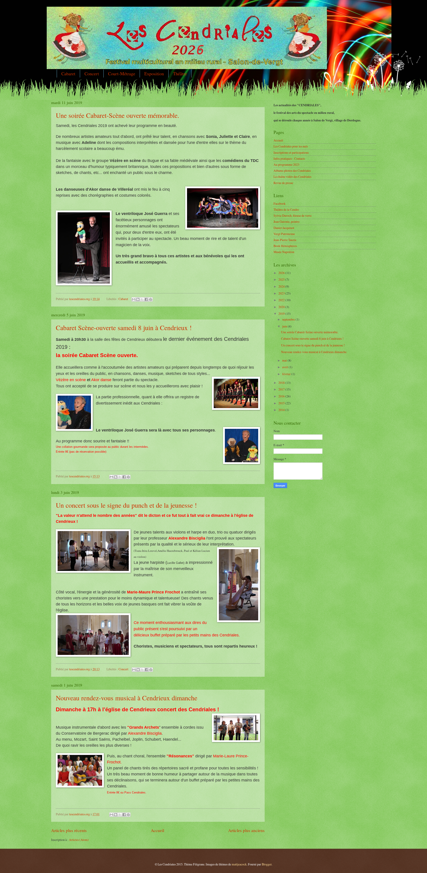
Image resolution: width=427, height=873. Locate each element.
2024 (281, 286)
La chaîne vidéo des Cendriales (292, 176)
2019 (281, 313)
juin (285, 326)
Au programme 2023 (286, 164)
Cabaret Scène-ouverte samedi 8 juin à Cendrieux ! (124, 327)
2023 (281, 293)
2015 (281, 403)
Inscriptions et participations (291, 152)
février (286, 374)
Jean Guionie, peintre (287, 221)
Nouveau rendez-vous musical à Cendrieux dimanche (126, 697)
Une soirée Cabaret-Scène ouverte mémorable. (117, 115)
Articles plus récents (69, 830)
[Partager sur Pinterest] (150, 299)
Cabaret (68, 74)
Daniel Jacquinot (284, 228)
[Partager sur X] (142, 299)
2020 (281, 307)
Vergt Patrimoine (284, 234)
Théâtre (180, 74)
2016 (281, 396)
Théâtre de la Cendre (286, 209)
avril (285, 367)
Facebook (280, 203)
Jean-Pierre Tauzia (285, 240)
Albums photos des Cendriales (292, 170)
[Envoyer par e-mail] (133, 299)
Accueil (157, 830)
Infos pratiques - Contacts (289, 158)
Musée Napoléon (284, 252)
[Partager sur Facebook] (146, 299)
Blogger (267, 864)
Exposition (154, 74)
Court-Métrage (121, 74)
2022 (281, 300)
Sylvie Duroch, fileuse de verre (293, 215)
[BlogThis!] (138, 299)
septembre (289, 319)
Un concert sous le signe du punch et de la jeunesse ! (126, 505)
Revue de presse (283, 183)
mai (285, 360)
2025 (281, 279)
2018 (281, 382)
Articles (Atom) (79, 840)
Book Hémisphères (285, 246)
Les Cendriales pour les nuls (291, 146)
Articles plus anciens (246, 830)
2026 (281, 273)
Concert (92, 74)
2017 (281, 389)
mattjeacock (239, 864)
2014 (281, 410)
